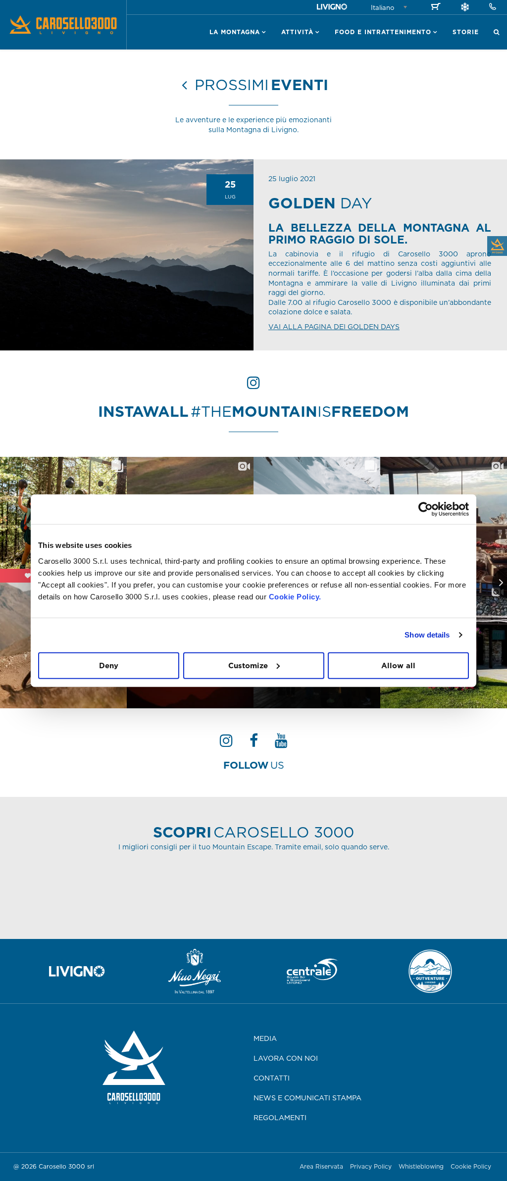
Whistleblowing (422, 1166)
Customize (248, 665)
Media (265, 1038)
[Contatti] (492, 7)
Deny (108, 665)
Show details (427, 635)
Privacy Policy (371, 1166)
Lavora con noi (286, 1058)
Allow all (398, 665)
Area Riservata (321, 1166)
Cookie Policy (471, 1166)
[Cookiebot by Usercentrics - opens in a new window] (425, 509)
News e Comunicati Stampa (307, 1098)
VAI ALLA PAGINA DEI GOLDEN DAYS (334, 327)
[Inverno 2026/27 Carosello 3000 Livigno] (464, 8)
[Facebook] (253, 743)
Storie (466, 32)
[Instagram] (226, 743)
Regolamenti (280, 1118)
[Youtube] (281, 743)
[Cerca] (496, 32)
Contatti (272, 1078)
